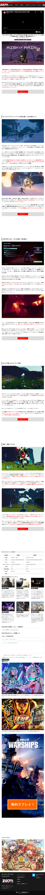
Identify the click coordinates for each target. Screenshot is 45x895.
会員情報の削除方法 (20, 877)
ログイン (9, 655)
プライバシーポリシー (29, 657)
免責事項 (18, 881)
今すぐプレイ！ (23, 91)
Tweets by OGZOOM (6, 837)
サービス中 (21, 39)
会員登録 (25, 655)
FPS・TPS (29, 39)
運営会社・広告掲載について (22, 883)
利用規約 (21, 657)
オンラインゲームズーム (5, 8)
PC (2, 588)
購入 (25, 39)
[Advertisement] (23, 105)
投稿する (5, 659)
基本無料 (34, 612)
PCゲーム (16, 39)
